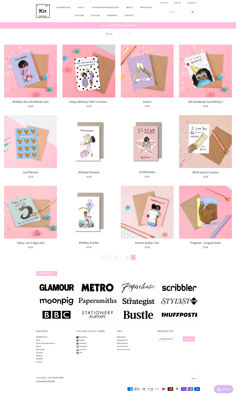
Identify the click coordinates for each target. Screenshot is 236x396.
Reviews (95, 15)
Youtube (79, 15)
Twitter (82, 340)
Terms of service (123, 349)
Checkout (191, 3)
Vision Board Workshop (105, 7)
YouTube (82, 349)
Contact (129, 15)
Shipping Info (122, 340)
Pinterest (82, 343)
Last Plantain (30, 172)
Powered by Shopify (45, 381)
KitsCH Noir (58, 377)
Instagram (83, 346)
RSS (80, 352)
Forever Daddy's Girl (147, 243)
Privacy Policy (122, 346)
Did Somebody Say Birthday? (205, 102)
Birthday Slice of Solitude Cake (31, 102)
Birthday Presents (88, 172)
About (129, 7)
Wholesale (146, 7)
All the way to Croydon (205, 172)
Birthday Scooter (89, 243)
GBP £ (193, 378)
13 (127, 257)
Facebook (83, 337)
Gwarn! (147, 102)
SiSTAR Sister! (147, 172)
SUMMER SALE (63, 7)
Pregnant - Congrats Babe (205, 243)
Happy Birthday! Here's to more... (89, 102)
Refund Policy (122, 343)
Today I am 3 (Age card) (30, 243)
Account (164, 3)
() (177, 3)
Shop (80, 7)
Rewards (112, 15)
